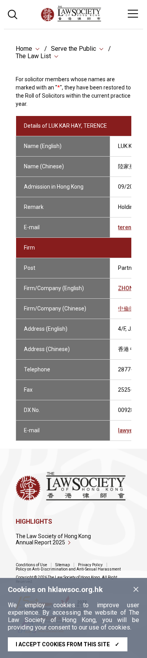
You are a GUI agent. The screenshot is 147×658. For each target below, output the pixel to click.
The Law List (33, 56)
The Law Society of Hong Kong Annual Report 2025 (53, 539)
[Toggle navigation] (133, 13)
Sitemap (62, 565)
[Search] (12, 13)
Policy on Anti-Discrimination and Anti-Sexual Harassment (68, 569)
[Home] (92, 19)
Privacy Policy (90, 565)
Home (24, 48)
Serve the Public (73, 48)
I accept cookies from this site (68, 644)
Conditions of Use (31, 565)
